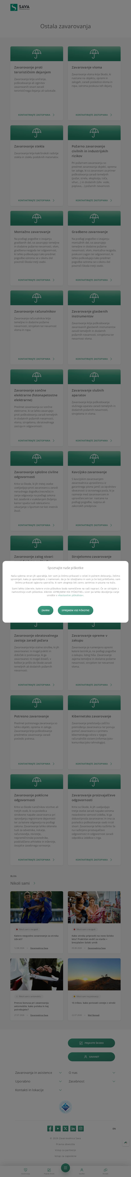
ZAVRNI (46, 610)
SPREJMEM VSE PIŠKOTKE (75, 610)
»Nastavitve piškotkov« (70, 595)
